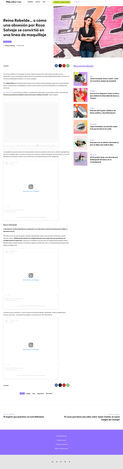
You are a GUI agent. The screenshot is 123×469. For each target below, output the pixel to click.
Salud (91, 76)
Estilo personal (7, 41)
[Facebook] (56, 65)
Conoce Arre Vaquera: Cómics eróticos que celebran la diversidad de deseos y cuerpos (104, 96)
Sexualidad (92, 90)
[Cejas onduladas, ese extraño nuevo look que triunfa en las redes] (80, 127)
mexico (33, 393)
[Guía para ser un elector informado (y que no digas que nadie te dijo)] (80, 143)
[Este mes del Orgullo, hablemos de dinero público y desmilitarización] (80, 111)
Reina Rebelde (7, 92)
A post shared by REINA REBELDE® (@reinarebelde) (31, 217)
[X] (60, 65)
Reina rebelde (49, 393)
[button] (76, 2)
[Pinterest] (64, 65)
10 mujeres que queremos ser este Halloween (23, 417)
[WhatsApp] (68, 65)
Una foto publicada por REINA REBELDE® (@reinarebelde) (19, 146)
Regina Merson (40, 393)
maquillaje (28, 393)
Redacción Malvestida (10, 45)
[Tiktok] (56, 462)
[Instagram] (52, 462)
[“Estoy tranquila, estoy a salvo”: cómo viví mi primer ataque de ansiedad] (80, 79)
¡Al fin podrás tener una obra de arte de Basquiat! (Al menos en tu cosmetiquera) (104, 160)
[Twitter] (65, 462)
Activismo (92, 108)
